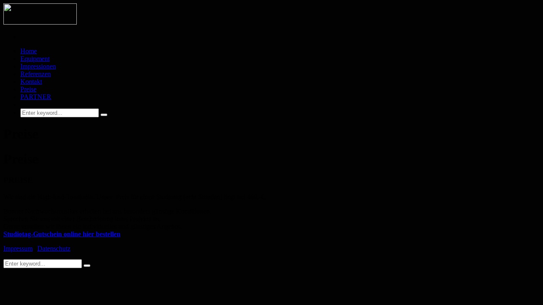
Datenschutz (53, 248)
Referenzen (35, 74)
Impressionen (38, 66)
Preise (28, 89)
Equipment (35, 58)
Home (28, 51)
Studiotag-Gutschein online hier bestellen (61, 234)
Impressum (18, 248)
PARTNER (35, 96)
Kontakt (31, 81)
